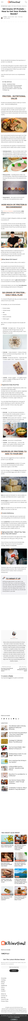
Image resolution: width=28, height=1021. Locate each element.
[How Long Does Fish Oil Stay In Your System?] (4, 761)
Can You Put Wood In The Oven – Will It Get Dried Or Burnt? (20, 864)
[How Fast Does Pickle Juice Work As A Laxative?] (7, 891)
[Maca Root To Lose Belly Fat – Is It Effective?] (4, 775)
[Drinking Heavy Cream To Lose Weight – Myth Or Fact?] (4, 754)
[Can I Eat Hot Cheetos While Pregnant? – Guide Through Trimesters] (4, 781)
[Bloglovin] (13, 719)
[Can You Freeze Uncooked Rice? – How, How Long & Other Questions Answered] (4, 734)
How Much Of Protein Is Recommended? (12, 85)
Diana (5, 16)
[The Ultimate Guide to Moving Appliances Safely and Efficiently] (4, 727)
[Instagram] (9, 719)
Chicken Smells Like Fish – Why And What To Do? (6, 881)
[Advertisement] (14, 41)
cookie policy (17, 1017)
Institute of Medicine (8, 211)
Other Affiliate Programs (21, 1010)
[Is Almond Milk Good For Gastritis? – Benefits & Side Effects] (4, 768)
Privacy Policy (4, 1001)
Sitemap (3, 997)
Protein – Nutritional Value (8, 84)
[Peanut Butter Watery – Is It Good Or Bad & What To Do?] (20, 891)
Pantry (3, 987)
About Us (3, 994)
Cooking (3, 980)
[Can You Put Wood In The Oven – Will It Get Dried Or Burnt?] (20, 857)
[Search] (25, 2)
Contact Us (4, 996)
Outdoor (3, 991)
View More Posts (14, 638)
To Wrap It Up (5, 90)
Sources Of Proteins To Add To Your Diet (12, 88)
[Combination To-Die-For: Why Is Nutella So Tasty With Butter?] (4, 788)
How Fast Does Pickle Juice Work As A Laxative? (6, 898)
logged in (10, 678)
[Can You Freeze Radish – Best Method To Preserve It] (4, 748)
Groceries (4, 860)
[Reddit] (18, 719)
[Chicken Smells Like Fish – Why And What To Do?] (7, 873)
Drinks (2, 983)
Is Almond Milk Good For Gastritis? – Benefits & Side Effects (16, 768)
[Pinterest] (6, 719)
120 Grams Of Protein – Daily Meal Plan (11, 87)
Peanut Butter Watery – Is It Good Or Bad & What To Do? (20, 898)
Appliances (4, 985)
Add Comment (7, 18)
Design (3, 989)
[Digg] (16, 719)
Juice (4, 894)
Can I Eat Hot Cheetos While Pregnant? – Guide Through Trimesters (17, 781)
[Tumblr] (11, 719)
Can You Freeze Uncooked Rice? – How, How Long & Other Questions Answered (18, 734)
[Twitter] (4, 719)
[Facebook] (1, 719)
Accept (14, 1019)
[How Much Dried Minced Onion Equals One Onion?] (7, 857)
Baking (17, 860)
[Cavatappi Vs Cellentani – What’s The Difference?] (4, 741)
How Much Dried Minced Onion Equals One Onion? (6, 864)
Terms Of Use (4, 999)
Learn (16, 16)
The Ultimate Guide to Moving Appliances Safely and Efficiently (17, 727)
